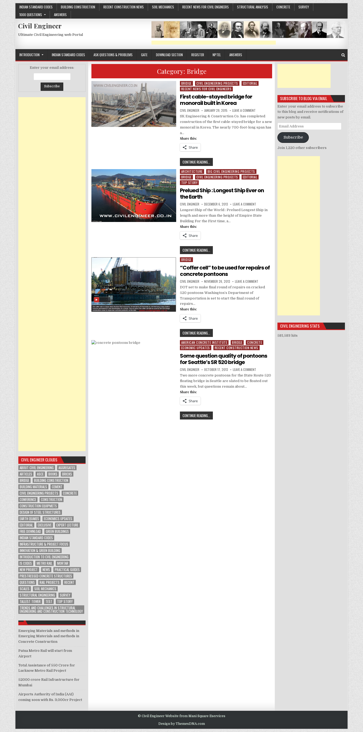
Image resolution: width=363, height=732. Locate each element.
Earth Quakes (29, 518)
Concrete (70, 493)
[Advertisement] (213, 43)
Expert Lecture (67, 525)
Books (52, 474)
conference (28, 499)
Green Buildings (57, 531)
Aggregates (66, 467)
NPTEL (217, 54)
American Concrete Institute (204, 342)
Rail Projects (50, 582)
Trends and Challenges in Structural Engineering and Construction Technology (51, 609)
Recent (69, 582)
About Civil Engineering (37, 467)
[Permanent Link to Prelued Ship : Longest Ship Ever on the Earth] (133, 195)
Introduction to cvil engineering (44, 556)
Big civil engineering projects (231, 171)
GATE (144, 54)
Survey (303, 7)
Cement (57, 486)
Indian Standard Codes (36, 7)
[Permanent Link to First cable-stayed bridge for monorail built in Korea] (133, 104)
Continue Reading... (198, 162)
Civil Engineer (40, 26)
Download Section (169, 54)
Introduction (29, 54)
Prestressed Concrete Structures (46, 576)
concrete (283, 7)
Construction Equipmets (38, 505)
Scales (24, 588)
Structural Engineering (37, 595)
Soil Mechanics (163, 7)
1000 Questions (30, 14)
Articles (26, 474)
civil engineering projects (39, 493)
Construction (51, 499)
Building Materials (33, 486)
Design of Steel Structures (40, 512)
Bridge (186, 83)
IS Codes (26, 563)
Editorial (250, 83)
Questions (27, 582)
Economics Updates (58, 518)
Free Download (30, 531)
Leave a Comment (244, 110)
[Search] (343, 55)
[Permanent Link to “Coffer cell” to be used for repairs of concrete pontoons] (133, 284)
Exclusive (45, 525)
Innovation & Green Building (40, 550)
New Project (29, 569)
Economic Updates (195, 347)
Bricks (67, 474)
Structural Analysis (252, 7)
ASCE (40, 474)
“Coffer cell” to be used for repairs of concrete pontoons (225, 271)
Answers (60, 14)
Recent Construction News (123, 7)
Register (197, 54)
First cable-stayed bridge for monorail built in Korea (216, 100)
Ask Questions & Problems (113, 54)
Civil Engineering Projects (217, 83)
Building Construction (78, 7)
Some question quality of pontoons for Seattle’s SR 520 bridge (223, 359)
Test (48, 601)
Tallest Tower (30, 601)
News (46, 569)
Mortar (62, 563)
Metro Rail (44, 563)
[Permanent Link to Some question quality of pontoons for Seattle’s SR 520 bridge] (133, 364)
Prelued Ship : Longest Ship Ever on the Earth (222, 193)
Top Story (189, 182)
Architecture (192, 171)
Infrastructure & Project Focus (44, 544)
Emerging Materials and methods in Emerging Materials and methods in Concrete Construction (48, 636)
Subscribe (293, 137)
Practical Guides (67, 569)
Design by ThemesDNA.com (181, 724)
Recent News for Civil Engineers (205, 7)
